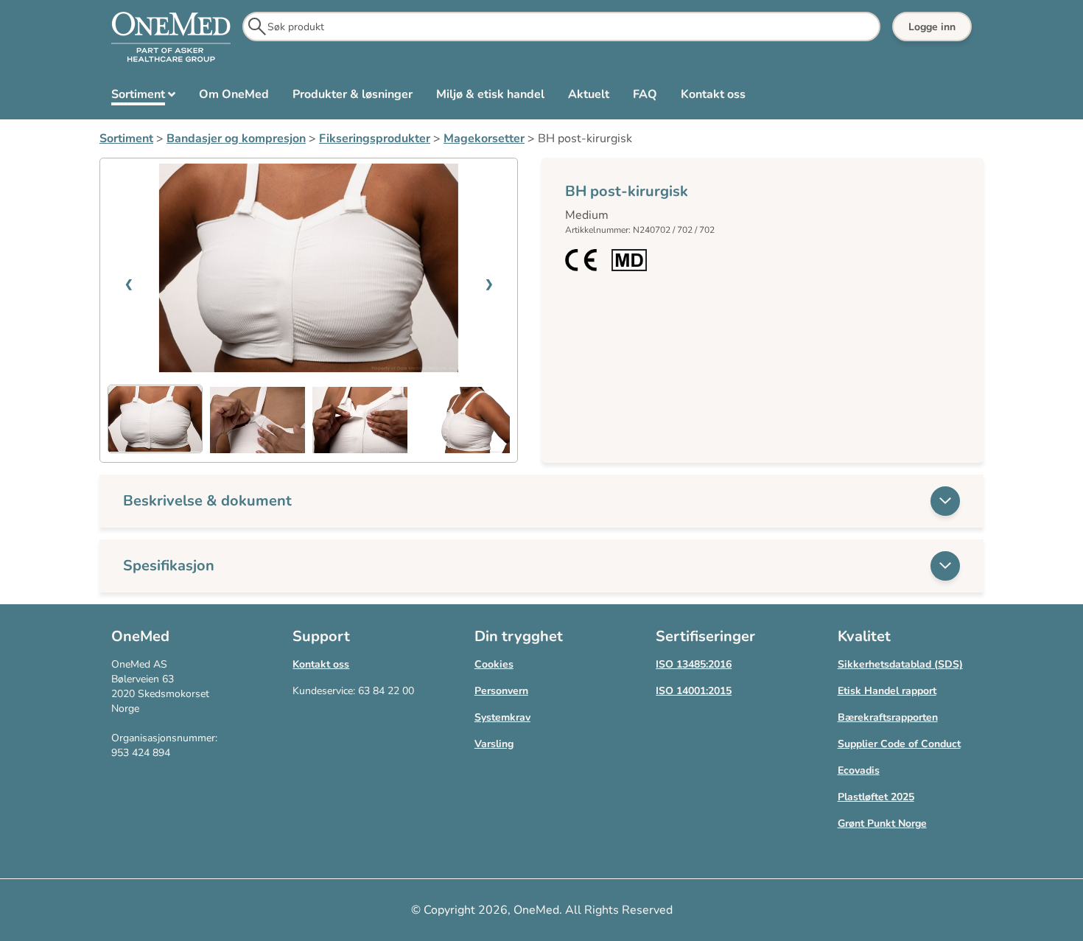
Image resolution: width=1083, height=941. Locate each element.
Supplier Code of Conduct (899, 744)
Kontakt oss (320, 664)
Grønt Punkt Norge (882, 823)
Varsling (494, 744)
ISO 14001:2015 (694, 691)
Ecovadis (859, 770)
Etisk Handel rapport (887, 691)
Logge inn (932, 27)
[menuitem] (143, 97)
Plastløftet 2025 (876, 797)
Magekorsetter (484, 138)
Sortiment (126, 138)
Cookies (494, 664)
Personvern (501, 691)
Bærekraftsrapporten (888, 717)
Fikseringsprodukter (374, 138)
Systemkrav (502, 717)
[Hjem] (171, 37)
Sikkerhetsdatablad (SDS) (900, 664)
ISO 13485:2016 (694, 664)
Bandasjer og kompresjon (236, 138)
